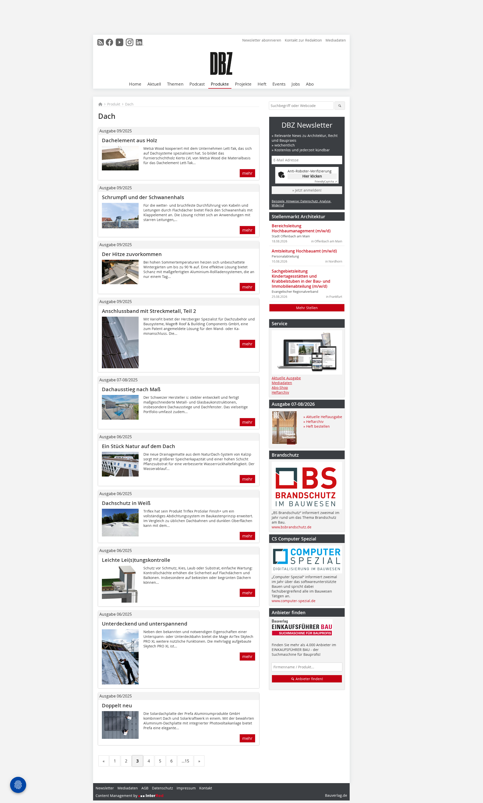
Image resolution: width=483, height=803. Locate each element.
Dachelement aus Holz (129, 140)
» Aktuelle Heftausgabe (322, 416)
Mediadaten (336, 40)
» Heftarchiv (313, 421)
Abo (310, 84)
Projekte (243, 84)
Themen (175, 84)
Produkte (220, 84)
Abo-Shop (280, 387)
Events (279, 84)
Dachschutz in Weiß (126, 503)
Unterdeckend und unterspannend (144, 623)
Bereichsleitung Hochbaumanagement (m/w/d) (301, 228)
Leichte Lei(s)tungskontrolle (136, 560)
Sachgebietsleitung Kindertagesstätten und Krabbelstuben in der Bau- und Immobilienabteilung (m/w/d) (301, 278)
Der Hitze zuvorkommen (132, 254)
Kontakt (205, 788)
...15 (185, 761)
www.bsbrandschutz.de (291, 527)
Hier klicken (312, 176)
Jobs (296, 84)
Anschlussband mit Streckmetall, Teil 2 (149, 311)
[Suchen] (340, 106)
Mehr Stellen (307, 307)
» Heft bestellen (316, 426)
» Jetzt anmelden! (306, 190)
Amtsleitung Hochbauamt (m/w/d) (304, 251)
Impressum (186, 788)
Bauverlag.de (336, 795)
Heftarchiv (280, 392)
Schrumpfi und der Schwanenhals (143, 197)
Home (135, 84)
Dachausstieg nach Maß (131, 389)
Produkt (113, 104)
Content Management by (117, 795)
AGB (144, 788)
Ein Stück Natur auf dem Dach (138, 446)
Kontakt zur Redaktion (303, 40)
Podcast (197, 84)
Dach (129, 104)
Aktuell (154, 84)
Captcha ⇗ (326, 181)
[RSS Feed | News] (100, 42)
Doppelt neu (117, 705)
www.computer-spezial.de (293, 600)
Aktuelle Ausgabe (286, 378)
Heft (262, 84)
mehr (247, 173)
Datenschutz (162, 788)
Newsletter (105, 788)
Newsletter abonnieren (261, 40)
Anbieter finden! (309, 678)
